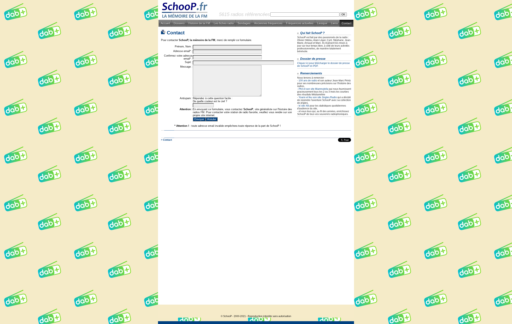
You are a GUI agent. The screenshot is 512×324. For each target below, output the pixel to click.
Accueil (165, 23)
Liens (334, 23)
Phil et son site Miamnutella (313, 89)
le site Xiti (304, 105)
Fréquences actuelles (299, 23)
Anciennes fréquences (268, 23)
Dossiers (179, 23)
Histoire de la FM (199, 23)
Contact (346, 23)
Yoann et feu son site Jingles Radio (318, 97)
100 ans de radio (308, 80)
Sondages (244, 23)
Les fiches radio (224, 23)
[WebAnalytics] (346, 310)
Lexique (322, 23)
